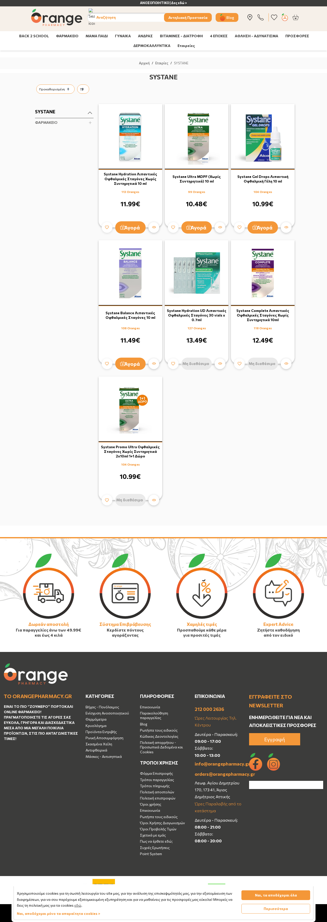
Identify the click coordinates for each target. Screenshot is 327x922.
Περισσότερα (276, 908)
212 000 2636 (209, 709)
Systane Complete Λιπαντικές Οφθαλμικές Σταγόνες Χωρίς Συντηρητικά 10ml (262, 315)
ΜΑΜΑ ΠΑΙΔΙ (97, 36)
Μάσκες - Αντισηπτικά (104, 756)
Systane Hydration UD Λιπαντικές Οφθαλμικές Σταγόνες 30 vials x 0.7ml (196, 315)
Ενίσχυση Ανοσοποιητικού (107, 713)
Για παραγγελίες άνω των (41, 629)
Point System (151, 854)
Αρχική (144, 63)
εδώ (77, 905)
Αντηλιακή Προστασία (187, 17)
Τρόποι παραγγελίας (157, 780)
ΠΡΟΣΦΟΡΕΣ (297, 36)
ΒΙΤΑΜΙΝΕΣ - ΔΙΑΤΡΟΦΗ (181, 36)
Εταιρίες (161, 63)
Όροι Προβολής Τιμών (158, 829)
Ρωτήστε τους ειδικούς (159, 730)
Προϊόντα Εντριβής (101, 732)
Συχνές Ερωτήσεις (155, 847)
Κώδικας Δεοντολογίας (159, 736)
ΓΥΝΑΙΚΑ (123, 36)
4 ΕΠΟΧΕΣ (219, 36)
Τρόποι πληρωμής (155, 786)
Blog (230, 17)
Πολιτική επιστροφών (158, 798)
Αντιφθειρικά (96, 750)
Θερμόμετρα (96, 719)
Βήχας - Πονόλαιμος (102, 707)
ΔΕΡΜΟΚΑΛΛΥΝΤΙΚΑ (151, 45)
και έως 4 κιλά (49, 635)
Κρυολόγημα (96, 725)
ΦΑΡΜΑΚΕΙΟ (67, 36)
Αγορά (132, 227)
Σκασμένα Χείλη (99, 744)
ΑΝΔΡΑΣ (145, 36)
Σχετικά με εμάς (153, 835)
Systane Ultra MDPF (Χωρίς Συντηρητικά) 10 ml (196, 178)
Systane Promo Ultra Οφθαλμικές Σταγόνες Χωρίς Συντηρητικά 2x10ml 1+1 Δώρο (130, 451)
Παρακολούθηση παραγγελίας (154, 715)
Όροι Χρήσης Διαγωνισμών (162, 823)
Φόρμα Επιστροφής (156, 773)
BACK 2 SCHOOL (34, 36)
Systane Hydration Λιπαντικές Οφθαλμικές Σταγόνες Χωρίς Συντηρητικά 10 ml (130, 178)
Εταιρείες (186, 45)
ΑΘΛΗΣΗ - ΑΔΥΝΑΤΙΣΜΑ (256, 36)
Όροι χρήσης (150, 804)
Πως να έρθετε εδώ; (156, 841)
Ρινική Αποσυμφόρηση (104, 738)
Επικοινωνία (150, 707)
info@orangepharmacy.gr (218, 764)
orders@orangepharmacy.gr (218, 774)
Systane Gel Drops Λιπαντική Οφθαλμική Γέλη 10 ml (262, 178)
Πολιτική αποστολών (157, 792)
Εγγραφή (274, 739)
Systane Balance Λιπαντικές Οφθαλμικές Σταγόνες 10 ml (130, 315)
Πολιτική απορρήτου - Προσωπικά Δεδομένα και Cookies (161, 747)
